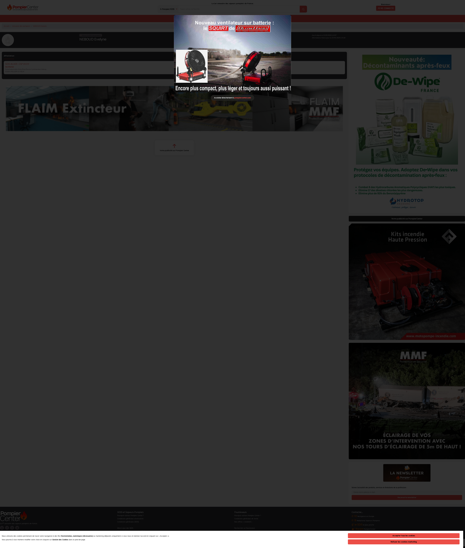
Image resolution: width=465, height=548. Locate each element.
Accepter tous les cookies (403, 535)
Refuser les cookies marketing (404, 542)
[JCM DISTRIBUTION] (232, 53)
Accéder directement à (232, 98)
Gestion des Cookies (60, 539)
